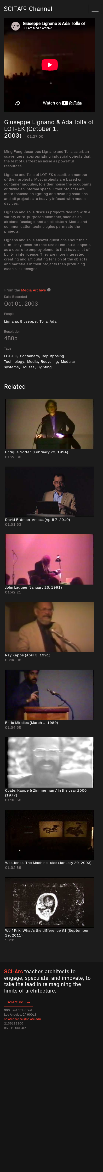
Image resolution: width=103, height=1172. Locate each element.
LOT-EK (10, 355)
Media (32, 361)
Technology (14, 361)
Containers (29, 355)
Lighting (44, 366)
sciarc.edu (16, 1001)
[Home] (28, 15)
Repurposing (53, 355)
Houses (28, 366)
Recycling (49, 361)
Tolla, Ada (48, 321)
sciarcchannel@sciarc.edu (22, 1019)
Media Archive (33, 289)
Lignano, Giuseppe (20, 321)
